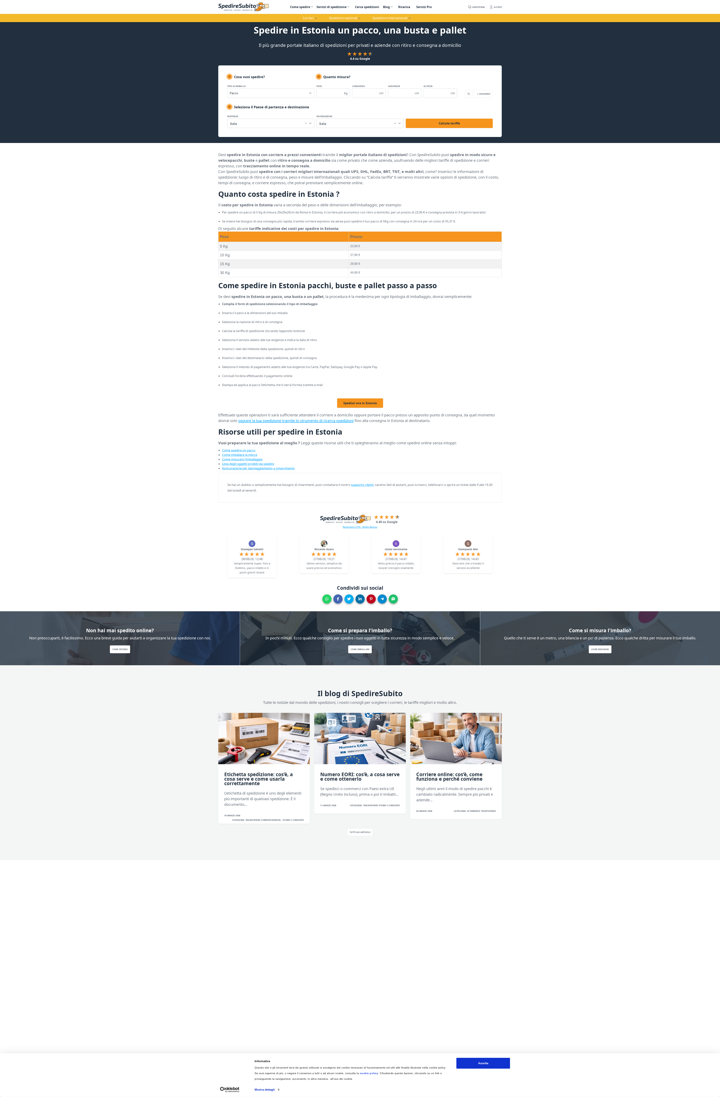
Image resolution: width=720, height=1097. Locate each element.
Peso (319, 86)
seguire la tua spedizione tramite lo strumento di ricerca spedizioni (296, 420)
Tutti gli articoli (360, 832)
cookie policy (369, 1073)
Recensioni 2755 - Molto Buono (360, 527)
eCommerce (474, 811)
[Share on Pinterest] (371, 599)
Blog (386, 7)
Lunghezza (358, 86)
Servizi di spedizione (331, 7)
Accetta (483, 1063)
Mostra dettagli (265, 1089)
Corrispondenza (271, 820)
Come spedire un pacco (238, 450)
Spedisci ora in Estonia (360, 403)
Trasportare (253, 820)
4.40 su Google (387, 522)
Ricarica (404, 7)
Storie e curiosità (293, 820)
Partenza (232, 116)
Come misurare (600, 649)
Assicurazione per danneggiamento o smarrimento (258, 468)
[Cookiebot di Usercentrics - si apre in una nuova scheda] (229, 1090)
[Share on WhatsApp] (327, 599)
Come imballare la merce (239, 455)
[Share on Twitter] (349, 599)
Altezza (428, 86)
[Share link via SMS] (393, 599)
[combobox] (270, 123)
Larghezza (394, 86)
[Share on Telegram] (382, 599)
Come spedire (300, 7)
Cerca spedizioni (367, 7)
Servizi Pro (424, 7)
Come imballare (360, 649)
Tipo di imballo (236, 86)
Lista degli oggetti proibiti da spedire (248, 464)
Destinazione (324, 116)
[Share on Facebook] (338, 599)
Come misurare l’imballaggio (242, 459)
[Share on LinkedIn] (360, 599)
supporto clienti (362, 485)
